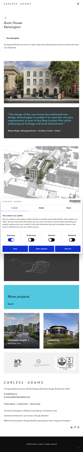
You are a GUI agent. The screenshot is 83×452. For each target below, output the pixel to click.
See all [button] (10, 304)
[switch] (31, 240)
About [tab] (68, 208)
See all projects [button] (13, 38)
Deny (15, 249)
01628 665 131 (11, 394)
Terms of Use (35, 404)
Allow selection (41, 249)
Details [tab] (41, 208)
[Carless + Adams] (17, 4)
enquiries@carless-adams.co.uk (18, 397)
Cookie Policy (22, 404)
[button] (78, 3)
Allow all (68, 249)
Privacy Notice (9, 404)
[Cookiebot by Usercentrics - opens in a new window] (71, 201)
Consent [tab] (14, 208)
